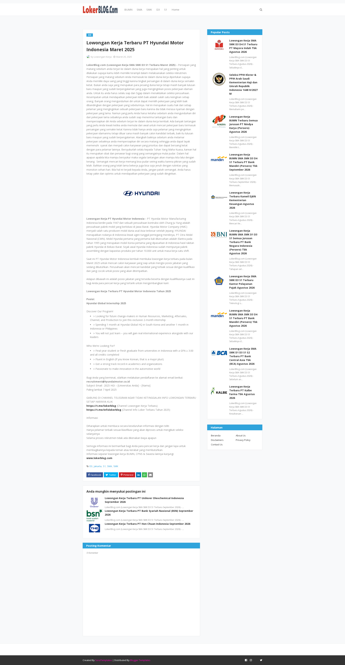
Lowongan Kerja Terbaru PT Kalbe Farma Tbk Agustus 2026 (242, 392)
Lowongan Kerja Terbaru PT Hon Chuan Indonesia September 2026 (147, 523)
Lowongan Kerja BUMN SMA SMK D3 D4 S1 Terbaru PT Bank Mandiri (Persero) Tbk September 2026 (243, 162)
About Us (241, 435)
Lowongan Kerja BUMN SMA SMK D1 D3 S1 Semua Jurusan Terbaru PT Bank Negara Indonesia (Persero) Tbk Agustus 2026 (243, 242)
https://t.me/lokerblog (101, 405)
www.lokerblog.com (99, 458)
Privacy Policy (243, 440)
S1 (104, 466)
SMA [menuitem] (139, 9)
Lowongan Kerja (103, 56)
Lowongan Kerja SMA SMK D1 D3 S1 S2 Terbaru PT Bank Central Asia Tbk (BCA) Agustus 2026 (242, 356)
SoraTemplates (103, 660)
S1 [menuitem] (165, 9)
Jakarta (98, 466)
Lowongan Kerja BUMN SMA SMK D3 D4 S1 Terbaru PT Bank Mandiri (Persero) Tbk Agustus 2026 (243, 318)
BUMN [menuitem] (128, 9)
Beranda (215, 435)
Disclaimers (217, 440)
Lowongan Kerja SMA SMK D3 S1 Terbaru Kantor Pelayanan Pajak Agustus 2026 (242, 282)
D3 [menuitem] (158, 9)
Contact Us (217, 444)
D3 (90, 466)
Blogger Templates (140, 660)
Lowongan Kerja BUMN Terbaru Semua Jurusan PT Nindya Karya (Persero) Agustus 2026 (243, 124)
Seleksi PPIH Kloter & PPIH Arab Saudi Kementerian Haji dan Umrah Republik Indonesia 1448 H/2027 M (243, 84)
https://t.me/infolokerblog (103, 409)
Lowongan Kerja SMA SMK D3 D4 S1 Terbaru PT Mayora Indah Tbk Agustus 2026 (243, 46)
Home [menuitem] (175, 9)
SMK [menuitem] (149, 9)
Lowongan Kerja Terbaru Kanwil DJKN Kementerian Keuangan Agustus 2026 (242, 200)
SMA (109, 466)
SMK (115, 466)
